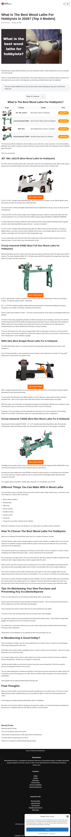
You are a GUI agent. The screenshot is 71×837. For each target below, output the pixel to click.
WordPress (41, 750)
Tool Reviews (35, 805)
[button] (67, 816)
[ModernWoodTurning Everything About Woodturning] (6, 3)
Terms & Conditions (36, 784)
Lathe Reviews (35, 803)
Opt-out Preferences (35, 787)
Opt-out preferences (43, 833)
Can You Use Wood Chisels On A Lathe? (13, 731)
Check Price (63, 113)
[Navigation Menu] (68, 3)
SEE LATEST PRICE (35, 197)
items (56, 492)
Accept (47, 829)
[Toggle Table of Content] (42, 96)
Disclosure (35, 780)
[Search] (64, 3)
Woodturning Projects (35, 807)
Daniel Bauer (6, 22)
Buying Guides (35, 801)
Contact (35, 778)
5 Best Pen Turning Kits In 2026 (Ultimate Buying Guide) (18, 741)
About (35, 776)
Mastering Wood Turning (8, 728)
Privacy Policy (52, 833)
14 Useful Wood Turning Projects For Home (14, 737)
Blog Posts (35, 810)
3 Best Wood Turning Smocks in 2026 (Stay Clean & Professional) (21, 734)
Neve (27, 750)
